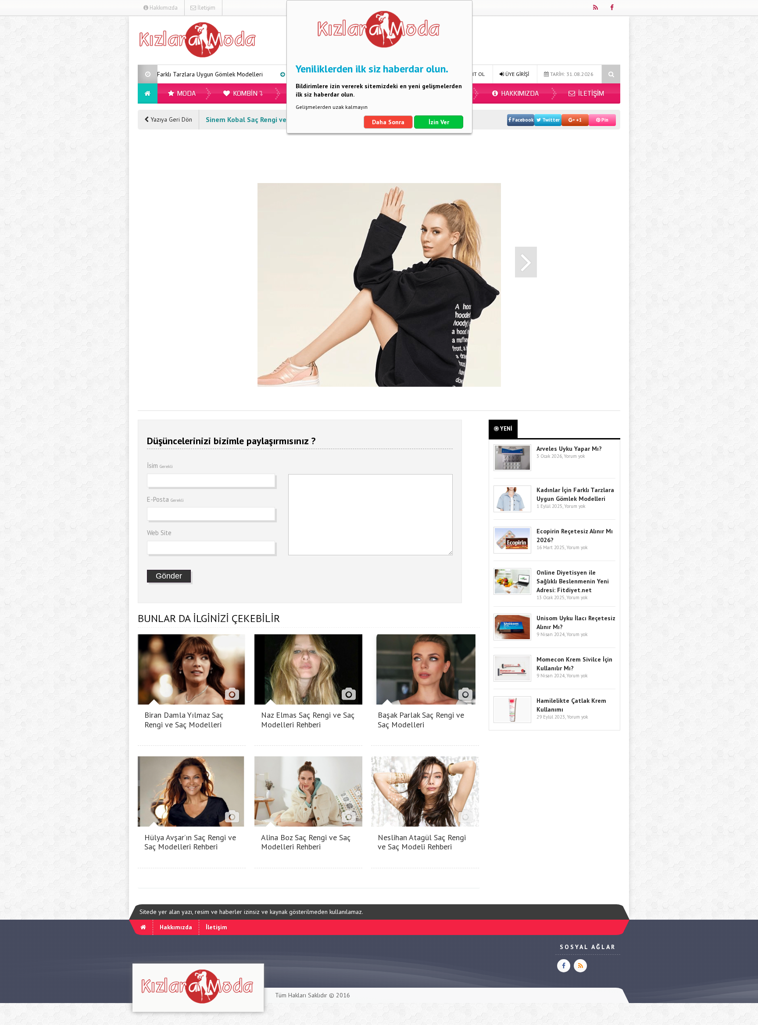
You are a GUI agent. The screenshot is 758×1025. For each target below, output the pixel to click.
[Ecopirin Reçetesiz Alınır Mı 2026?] (512, 551)
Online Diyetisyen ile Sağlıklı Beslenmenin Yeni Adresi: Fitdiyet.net (572, 581)
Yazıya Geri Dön (170, 119)
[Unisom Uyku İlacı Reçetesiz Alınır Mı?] (512, 638)
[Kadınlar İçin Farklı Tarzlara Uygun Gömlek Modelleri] (512, 510)
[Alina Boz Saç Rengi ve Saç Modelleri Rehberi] (308, 824)
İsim (160, 465)
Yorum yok (574, 456)
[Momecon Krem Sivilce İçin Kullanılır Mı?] (512, 679)
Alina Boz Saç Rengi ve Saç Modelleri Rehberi (305, 842)
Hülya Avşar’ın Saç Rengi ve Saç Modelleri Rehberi (190, 842)
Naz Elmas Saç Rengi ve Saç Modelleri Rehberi (307, 720)
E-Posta (165, 499)
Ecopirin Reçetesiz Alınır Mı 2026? (272, 74)
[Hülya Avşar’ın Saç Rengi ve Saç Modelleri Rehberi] (192, 824)
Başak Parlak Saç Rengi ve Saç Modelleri (421, 720)
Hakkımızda (163, 7)
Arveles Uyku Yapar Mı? (569, 449)
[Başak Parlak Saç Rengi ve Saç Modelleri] (425, 702)
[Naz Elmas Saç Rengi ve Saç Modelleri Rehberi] (308, 702)
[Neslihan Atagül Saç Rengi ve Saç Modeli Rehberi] (425, 824)
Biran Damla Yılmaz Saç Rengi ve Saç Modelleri (183, 720)
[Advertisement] (93, 147)
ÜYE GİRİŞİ (516, 74)
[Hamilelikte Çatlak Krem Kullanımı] (512, 721)
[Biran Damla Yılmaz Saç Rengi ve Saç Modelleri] (192, 702)
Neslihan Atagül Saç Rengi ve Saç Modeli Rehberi (422, 842)
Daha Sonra (388, 122)
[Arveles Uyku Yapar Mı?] (512, 469)
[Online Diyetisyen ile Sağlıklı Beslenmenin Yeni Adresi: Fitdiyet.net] (512, 593)
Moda (186, 93)
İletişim (205, 7)
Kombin (244, 93)
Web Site (159, 533)
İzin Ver (439, 122)
